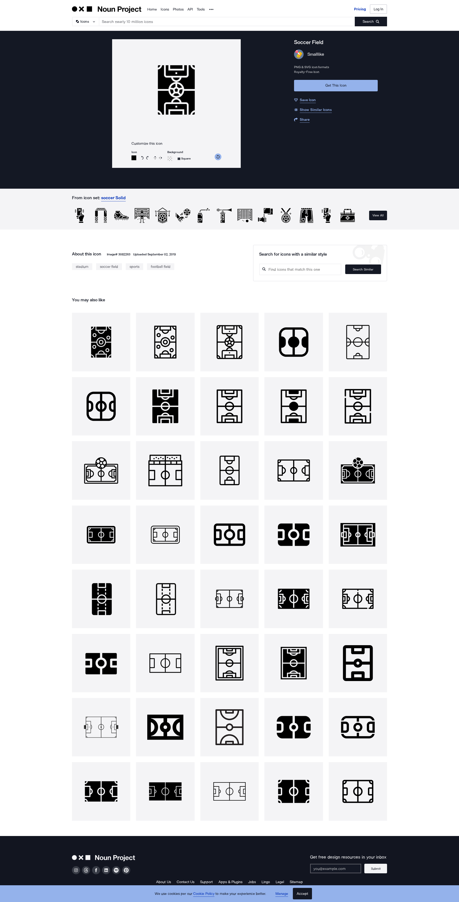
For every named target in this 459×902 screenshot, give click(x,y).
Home (152, 9)
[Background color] (169, 158)
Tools (201, 9)
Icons (165, 9)
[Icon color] (134, 157)
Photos (178, 9)
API (190, 9)
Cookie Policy (203, 893)
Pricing (360, 9)
